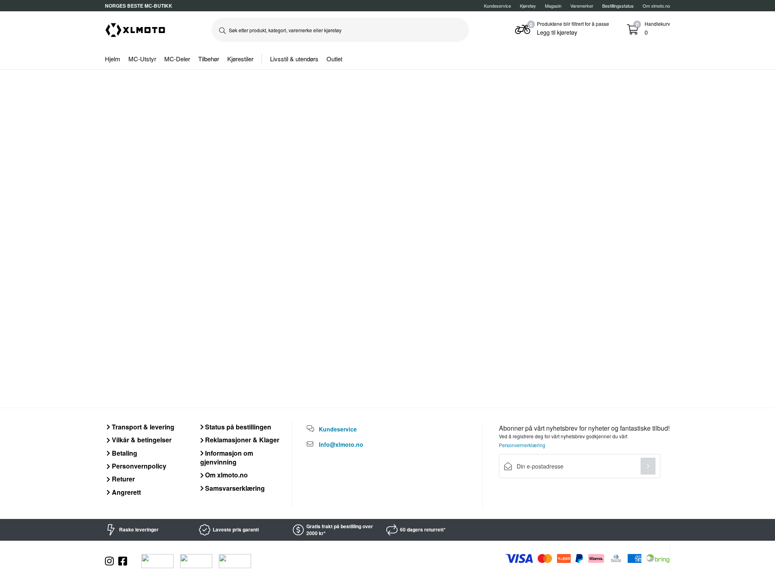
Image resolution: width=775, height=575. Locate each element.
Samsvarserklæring (234, 488)
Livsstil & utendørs (294, 58)
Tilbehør (208, 58)
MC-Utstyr (142, 58)
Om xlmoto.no (656, 5)
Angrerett (125, 492)
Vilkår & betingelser (141, 439)
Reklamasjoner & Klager (241, 439)
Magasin (553, 5)
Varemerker (581, 5)
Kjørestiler (240, 58)
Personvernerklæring (522, 445)
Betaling (123, 453)
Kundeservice (497, 5)
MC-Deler (177, 58)
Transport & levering (142, 426)
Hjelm (112, 58)
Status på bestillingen (237, 426)
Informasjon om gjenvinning (226, 457)
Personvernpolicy (138, 466)
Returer (122, 478)
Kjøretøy (528, 5)
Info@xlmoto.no (341, 444)
